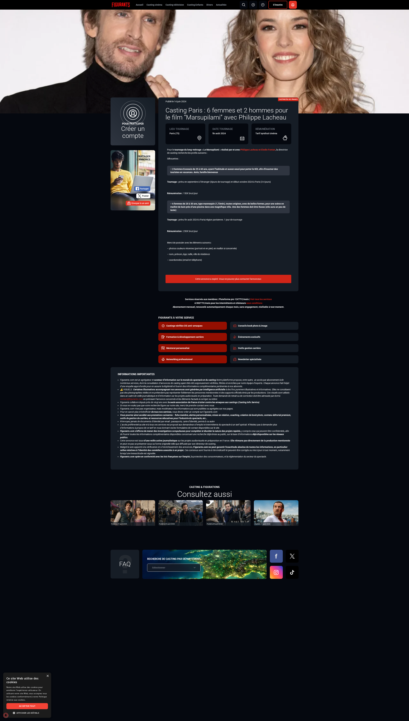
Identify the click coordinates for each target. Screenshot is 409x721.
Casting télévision (175, 5)
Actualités (221, 5)
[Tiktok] (292, 572)
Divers (209, 5)
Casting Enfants (195, 5)
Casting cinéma (154, 5)
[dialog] (27, 695)
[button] (27, 713)
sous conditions (254, 303)
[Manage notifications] (5, 715)
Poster (145, 196)
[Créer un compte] (133, 121)
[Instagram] (276, 572)
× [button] (47, 676)
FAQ (125, 564)
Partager (144, 188)
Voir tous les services (261, 299)
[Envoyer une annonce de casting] (253, 5)
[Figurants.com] (121, 4)
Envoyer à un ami (140, 203)
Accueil (139, 5)
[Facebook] (276, 556)
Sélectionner (158, 567)
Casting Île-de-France (288, 99)
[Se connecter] (293, 5)
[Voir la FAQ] (263, 5)
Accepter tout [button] (27, 706)
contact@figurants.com (131, 399)
